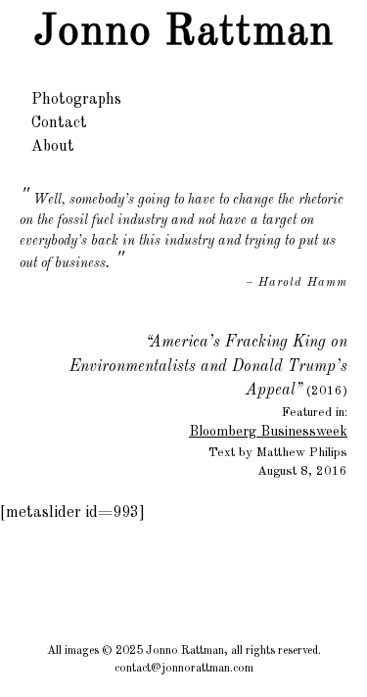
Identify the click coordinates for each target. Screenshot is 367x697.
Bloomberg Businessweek (268, 432)
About (52, 147)
